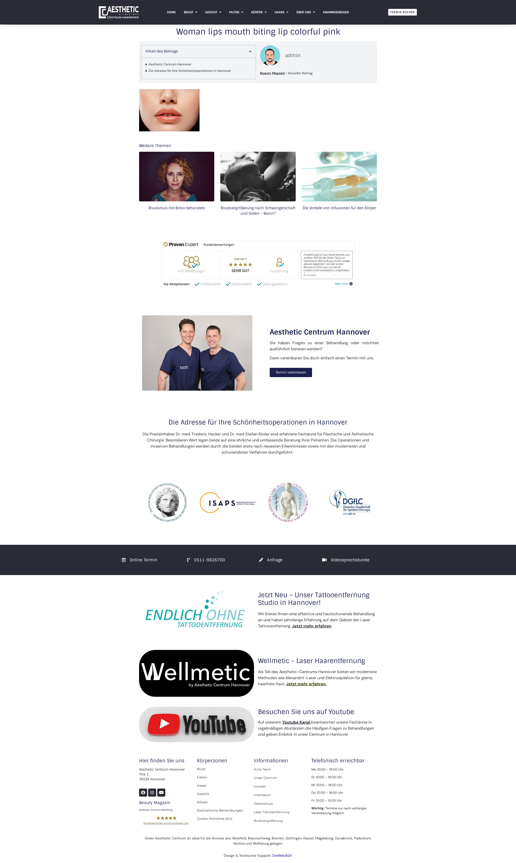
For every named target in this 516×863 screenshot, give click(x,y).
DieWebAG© (282, 855)
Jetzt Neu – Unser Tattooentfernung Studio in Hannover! (313, 599)
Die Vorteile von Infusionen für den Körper (339, 208)
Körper (257, 12)
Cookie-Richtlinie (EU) (214, 819)
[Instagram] (152, 793)
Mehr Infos (341, 284)
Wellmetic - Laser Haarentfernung (311, 661)
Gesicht (211, 12)
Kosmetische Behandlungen (220, 810)
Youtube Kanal (296, 722)
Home (171, 12)
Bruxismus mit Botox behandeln (177, 208)
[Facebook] (143, 793)
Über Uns (303, 12)
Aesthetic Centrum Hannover (170, 64)
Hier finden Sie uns (161, 760)
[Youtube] (161, 793)
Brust (188, 12)
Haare (279, 12)
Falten (234, 12)
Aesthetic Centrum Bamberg (156, 810)
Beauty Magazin (154, 802)
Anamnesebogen (336, 12)
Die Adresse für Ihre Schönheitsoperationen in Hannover (190, 71)
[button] (250, 51)
